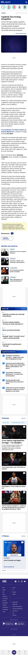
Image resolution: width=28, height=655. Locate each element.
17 (7, 277)
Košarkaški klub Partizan (18, 422)
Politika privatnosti (17, 608)
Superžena (5, 603)
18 (7, 249)
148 (3, 387)
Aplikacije (14, 611)
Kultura (4, 600)
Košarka (3, 13)
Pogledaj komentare (6, 238)
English (14, 592)
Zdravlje (5, 596)
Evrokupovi (12, 258)
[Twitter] (18, 581)
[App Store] (20, 623)
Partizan (12, 249)
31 (7, 259)
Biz (3, 592)
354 (3, 355)
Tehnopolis (5, 607)
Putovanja (5, 598)
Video (13, 587)
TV (13, 590)
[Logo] (5, 2)
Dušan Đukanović (9, 567)
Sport (4, 590)
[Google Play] (8, 623)
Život (4, 594)
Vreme (14, 594)
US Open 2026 (13, 268)
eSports (5, 605)
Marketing (15, 602)
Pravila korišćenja (17, 606)
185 (3, 380)
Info (4, 587)
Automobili (5, 609)
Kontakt (14, 615)
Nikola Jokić (6, 422)
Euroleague (13, 277)
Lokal (4, 611)
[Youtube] (25, 581)
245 (3, 372)
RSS (13, 613)
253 (3, 363)
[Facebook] (15, 581)
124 (12, 233)
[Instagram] (21, 581)
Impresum (14, 604)
